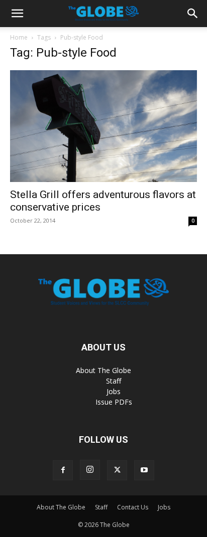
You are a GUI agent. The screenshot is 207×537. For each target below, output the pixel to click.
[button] (17, 13)
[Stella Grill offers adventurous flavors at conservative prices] (103, 126)
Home (19, 37)
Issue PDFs (113, 402)
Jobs (114, 391)
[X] (117, 470)
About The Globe (103, 370)
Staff (113, 381)
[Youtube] (144, 470)
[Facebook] (63, 470)
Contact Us (132, 507)
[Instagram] (90, 470)
